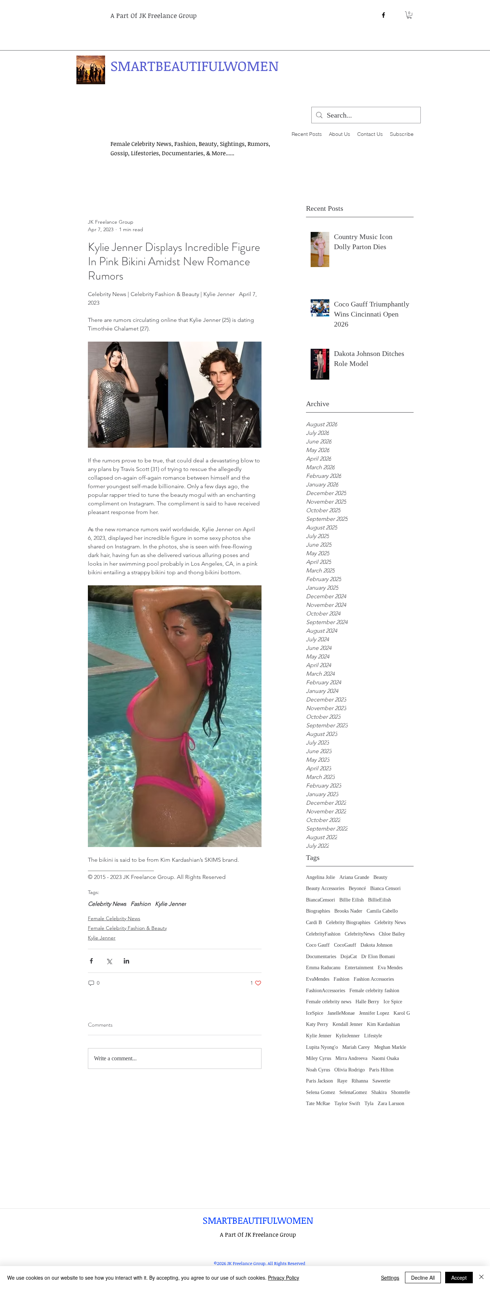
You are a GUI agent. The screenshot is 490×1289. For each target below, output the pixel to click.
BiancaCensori (320, 900)
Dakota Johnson (376, 945)
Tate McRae (318, 1103)
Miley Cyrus (318, 1058)
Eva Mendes (390, 967)
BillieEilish (379, 900)
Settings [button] (390, 1277)
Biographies (318, 911)
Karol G (402, 1013)
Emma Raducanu (323, 967)
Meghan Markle (390, 1047)
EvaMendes (317, 979)
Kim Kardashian (383, 1024)
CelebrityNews (359, 934)
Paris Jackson (319, 1081)
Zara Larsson (391, 1103)
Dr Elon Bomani (378, 956)
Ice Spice (392, 1001)
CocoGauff (345, 945)
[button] (409, 15)
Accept (459, 1277)
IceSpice (314, 1013)
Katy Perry (317, 1024)
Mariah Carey (356, 1047)
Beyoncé (357, 888)
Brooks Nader (348, 911)
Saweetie (381, 1081)
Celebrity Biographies (348, 922)
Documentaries (321, 956)
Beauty (380, 877)
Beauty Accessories (325, 888)
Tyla (368, 1103)
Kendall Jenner (348, 1024)
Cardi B (314, 922)
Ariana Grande (354, 877)
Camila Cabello (382, 911)
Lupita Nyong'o (322, 1047)
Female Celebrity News (114, 918)
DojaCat (348, 956)
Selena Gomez (320, 1092)
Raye (342, 1081)
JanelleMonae (341, 1013)
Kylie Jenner (318, 1035)
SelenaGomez (353, 1092)
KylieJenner (348, 1035)
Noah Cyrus (318, 1069)
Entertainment (359, 967)
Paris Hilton (381, 1069)
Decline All (423, 1277)
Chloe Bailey (392, 934)
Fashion (341, 979)
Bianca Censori (385, 888)
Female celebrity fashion (374, 990)
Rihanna (360, 1081)
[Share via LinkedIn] (126, 960)
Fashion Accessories (374, 979)
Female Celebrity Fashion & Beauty (127, 928)
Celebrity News (390, 922)
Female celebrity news (328, 1001)
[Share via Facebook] (91, 960)
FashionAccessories (325, 990)
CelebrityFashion (323, 934)
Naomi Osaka (385, 1058)
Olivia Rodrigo (349, 1069)
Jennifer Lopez (374, 1013)
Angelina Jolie (320, 877)
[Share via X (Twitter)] (108, 960)
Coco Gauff (318, 945)
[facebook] (383, 15)
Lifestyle (373, 1035)
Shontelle (400, 1092)
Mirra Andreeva (351, 1058)
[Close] (481, 1277)
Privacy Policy (283, 1277)
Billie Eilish (351, 900)
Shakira (379, 1092)
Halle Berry (367, 1001)
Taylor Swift (347, 1103)
